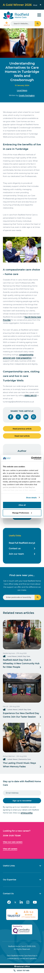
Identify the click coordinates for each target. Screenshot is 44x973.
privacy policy (27, 813)
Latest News (12, 709)
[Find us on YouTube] (35, 902)
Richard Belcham (9, 756)
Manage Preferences (20, 513)
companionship (26, 355)
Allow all (22, 505)
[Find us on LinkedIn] (21, 902)
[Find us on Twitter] (15, 902)
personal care (9, 358)
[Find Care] (38, 597)
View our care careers (12, 842)
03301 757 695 (23, 970)
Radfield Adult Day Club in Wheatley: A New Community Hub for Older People (21, 663)
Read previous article (22, 429)
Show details (31, 497)
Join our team (16, 554)
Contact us (15, 548)
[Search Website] (38, 23)
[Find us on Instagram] (27, 902)
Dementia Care (25, 759)
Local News (22, 90)
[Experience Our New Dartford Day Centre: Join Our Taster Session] (22, 688)
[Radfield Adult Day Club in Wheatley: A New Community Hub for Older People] (22, 634)
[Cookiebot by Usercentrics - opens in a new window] (31, 458)
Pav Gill (5, 706)
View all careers (10, 849)
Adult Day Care (24, 656)
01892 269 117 (31, 395)
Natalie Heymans (9, 653)
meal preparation (24, 358)
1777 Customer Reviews (28, 917)
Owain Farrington (27, 95)
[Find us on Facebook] (9, 902)
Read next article (22, 436)
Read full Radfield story (21, 543)
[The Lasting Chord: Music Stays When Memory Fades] (22, 737)
